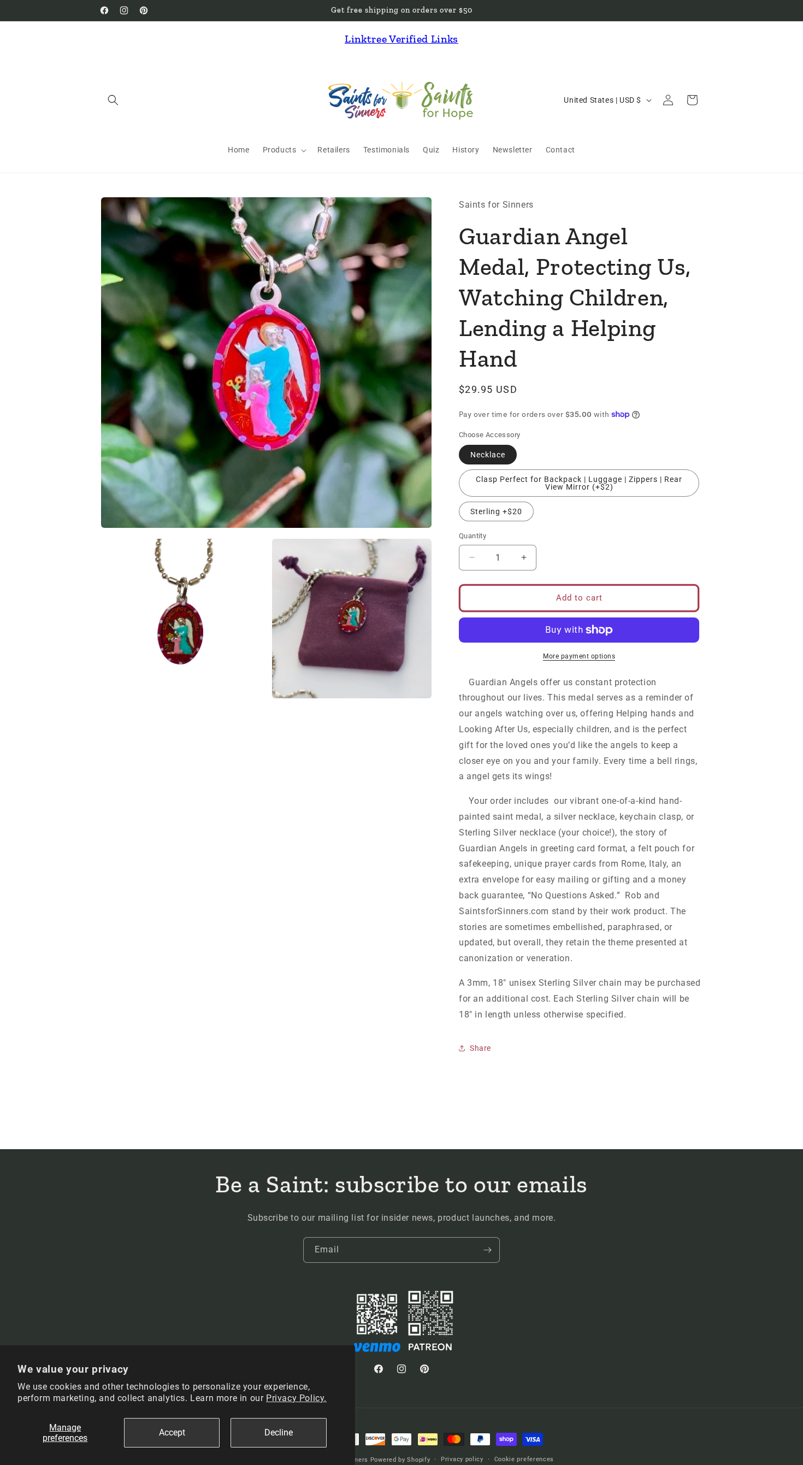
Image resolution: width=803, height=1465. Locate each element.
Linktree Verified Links (401, 38)
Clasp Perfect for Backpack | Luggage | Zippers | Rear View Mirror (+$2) (579, 483)
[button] (113, 100)
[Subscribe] (487, 1250)
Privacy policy (462, 1459)
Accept (172, 1432)
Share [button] (480, 1048)
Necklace (487, 454)
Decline (278, 1432)
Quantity (472, 536)
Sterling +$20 (496, 511)
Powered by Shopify (400, 1459)
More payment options (579, 656)
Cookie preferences (524, 1459)
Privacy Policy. (296, 1398)
